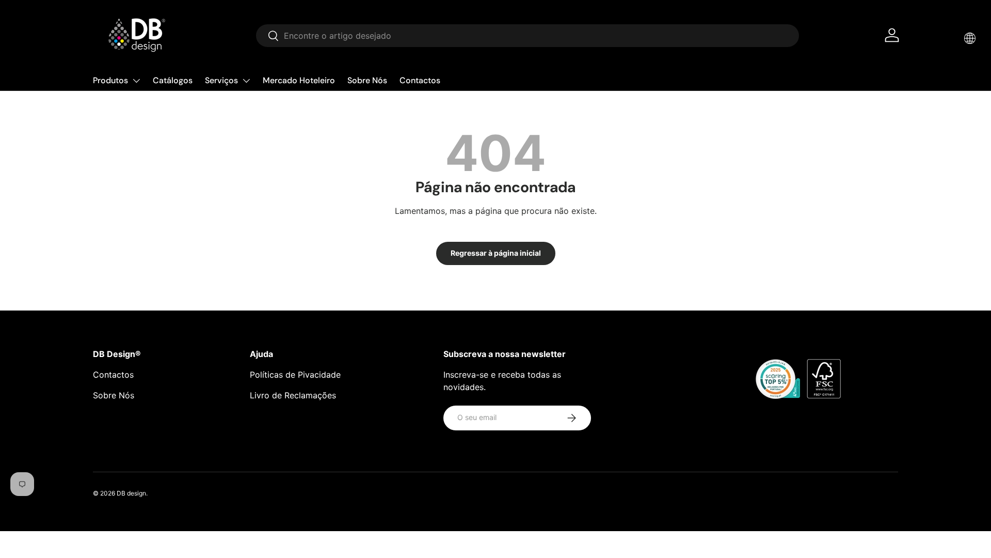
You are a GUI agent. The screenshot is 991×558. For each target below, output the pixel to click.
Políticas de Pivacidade (295, 374)
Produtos (110, 80)
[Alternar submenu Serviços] (246, 80)
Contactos (419, 80)
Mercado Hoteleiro (299, 80)
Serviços (221, 80)
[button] (970, 38)
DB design (131, 493)
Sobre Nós (367, 80)
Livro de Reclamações (293, 395)
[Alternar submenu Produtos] (136, 80)
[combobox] (527, 35)
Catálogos (173, 80)
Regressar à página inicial (496, 253)
